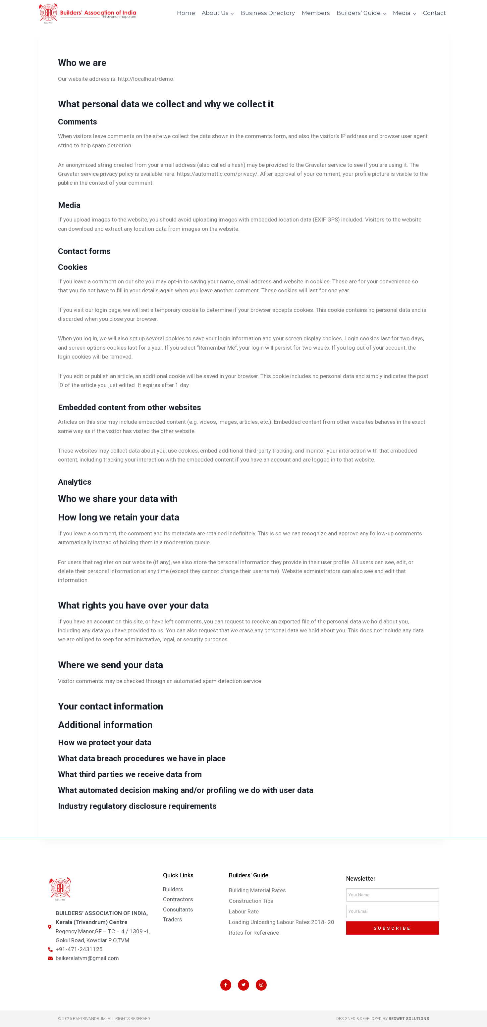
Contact (434, 13)
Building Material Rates (257, 890)
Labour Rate (244, 911)
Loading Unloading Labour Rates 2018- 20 (281, 922)
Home (186, 13)
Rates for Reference (254, 932)
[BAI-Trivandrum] (87, 13)
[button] (232, 13)
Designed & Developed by (382, 1018)
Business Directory (268, 13)
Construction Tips (251, 901)
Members (316, 13)
